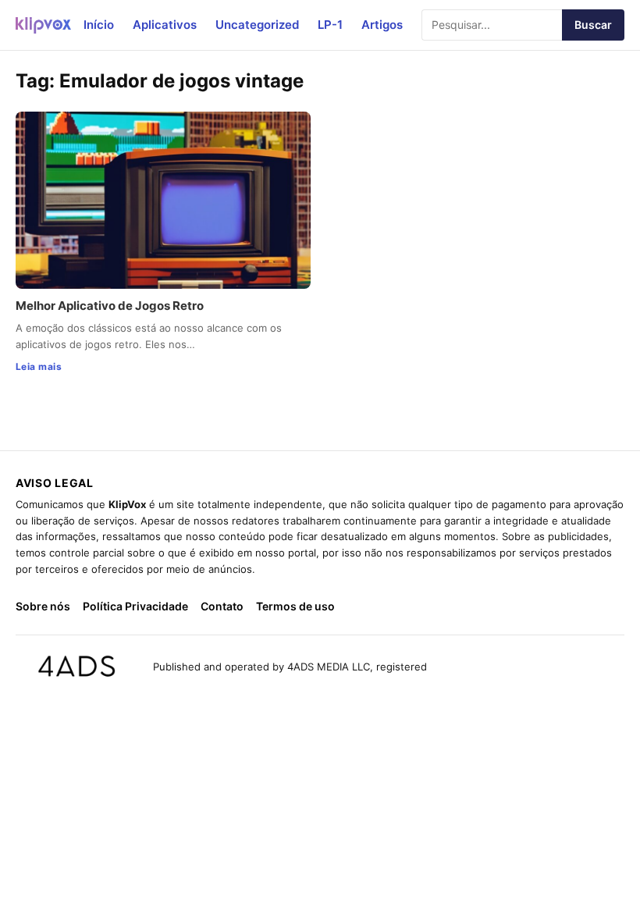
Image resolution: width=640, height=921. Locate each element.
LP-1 (330, 24)
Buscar (593, 24)
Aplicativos (165, 24)
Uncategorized (257, 24)
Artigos (382, 24)
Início (99, 24)
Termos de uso (295, 606)
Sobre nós (43, 606)
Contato (222, 606)
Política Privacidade (135, 606)
